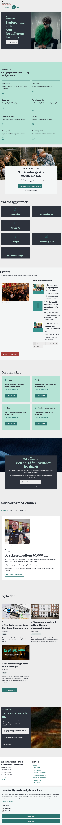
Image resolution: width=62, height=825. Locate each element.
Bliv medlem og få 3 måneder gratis (30, 186)
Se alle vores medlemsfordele (15, 737)
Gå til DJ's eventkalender (10, 354)
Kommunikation (46, 214)
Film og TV (15, 228)
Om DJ (35, 765)
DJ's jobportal (36, 782)
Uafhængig (4, 510)
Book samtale (6, 780)
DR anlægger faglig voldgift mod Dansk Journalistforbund (44, 625)
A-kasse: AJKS (37, 780)
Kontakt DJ (5, 778)
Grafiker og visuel (46, 241)
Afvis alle (31, 821)
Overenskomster (8, 116)
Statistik (7, 810)
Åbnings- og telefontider (39, 777)
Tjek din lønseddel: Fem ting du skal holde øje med (15, 626)
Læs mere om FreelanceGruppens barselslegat (16, 730)
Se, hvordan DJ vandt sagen (14, 574)
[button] (18, 7)
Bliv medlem (13, 42)
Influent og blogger (15, 255)
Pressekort (6, 84)
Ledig (16, 510)
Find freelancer (37, 770)
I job (11, 510)
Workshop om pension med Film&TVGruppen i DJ (52, 327)
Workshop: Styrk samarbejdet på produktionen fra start (52, 306)
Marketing (8, 808)
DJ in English (36, 767)
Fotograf (15, 241)
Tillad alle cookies (31, 816)
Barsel (34, 116)
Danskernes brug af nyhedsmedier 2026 (52, 287)
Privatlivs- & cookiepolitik (39, 772)
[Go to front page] (19, 3)
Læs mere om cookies (8, 801)
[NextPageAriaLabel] (41, 346)
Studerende (23, 510)
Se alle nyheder (10, 690)
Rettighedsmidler (38, 100)
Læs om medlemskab (12, 389)
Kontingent (6, 131)
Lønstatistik (36, 84)
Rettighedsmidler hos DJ (39, 775)
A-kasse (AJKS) (37, 131)
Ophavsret (5, 100)
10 (38, 346)
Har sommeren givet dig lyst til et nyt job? (15, 665)
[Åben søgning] (14, 7)
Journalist (15, 214)
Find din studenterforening (31, 482)
